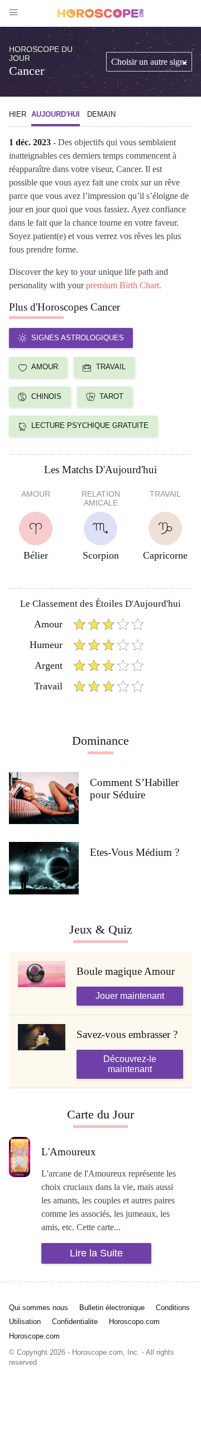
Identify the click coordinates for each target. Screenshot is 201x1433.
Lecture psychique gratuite (90, 425)
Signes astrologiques (77, 338)
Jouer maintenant (129, 996)
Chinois (46, 396)
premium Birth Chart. (123, 285)
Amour (44, 367)
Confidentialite (75, 1321)
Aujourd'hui (55, 114)
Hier (17, 114)
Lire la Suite (96, 1253)
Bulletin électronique (112, 1307)
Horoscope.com (34, 1336)
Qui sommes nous (38, 1307)
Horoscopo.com (134, 1321)
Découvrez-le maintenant (129, 1064)
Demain (101, 114)
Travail (111, 367)
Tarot (111, 396)
